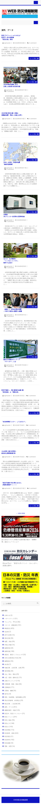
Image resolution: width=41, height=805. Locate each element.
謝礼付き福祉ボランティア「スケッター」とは (11, 360)
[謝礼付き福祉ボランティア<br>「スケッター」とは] (20, 349)
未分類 (6, 664)
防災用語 (7, 736)
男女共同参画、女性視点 (12, 700)
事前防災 (7, 628)
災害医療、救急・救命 (11, 684)
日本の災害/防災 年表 (11, 658)
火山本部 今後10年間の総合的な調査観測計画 (8, 452)
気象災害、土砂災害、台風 (12, 668)
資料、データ (8, 707)
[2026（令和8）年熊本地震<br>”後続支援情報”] (20, 152)
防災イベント (8, 717)
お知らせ (7, 615)
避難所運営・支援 (10, 710)
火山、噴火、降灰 (10, 674)
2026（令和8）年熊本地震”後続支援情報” (11, 163)
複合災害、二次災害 (10, 704)
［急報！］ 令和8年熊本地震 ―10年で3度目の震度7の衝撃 (12, 310)
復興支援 (7, 651)
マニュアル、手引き (10, 622)
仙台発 (6, 632)
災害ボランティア (10, 681)
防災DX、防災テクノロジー (13, 713)
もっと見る (33, 58)
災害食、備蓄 (8, 691)
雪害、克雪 (7, 746)
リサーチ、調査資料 (10, 625)
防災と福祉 (7, 720)
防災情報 (7, 730)
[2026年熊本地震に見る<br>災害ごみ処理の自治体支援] (20, 75)
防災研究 (7, 740)
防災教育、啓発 (9, 733)
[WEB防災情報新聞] (19, 13)
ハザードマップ (9, 618)
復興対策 (7, 648)
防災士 (6, 727)
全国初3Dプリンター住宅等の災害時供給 (14, 215)
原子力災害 (7, 635)
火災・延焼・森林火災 (11, 677)
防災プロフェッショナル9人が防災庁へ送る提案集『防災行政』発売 (10, 37)
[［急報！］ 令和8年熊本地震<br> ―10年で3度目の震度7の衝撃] (20, 301)
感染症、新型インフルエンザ (13, 654)
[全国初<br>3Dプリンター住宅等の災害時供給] (20, 204)
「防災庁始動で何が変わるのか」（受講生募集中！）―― (11, 484)
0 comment (33, 43)
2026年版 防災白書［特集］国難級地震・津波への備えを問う (11, 114)
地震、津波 (7, 641)
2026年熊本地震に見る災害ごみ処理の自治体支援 (11, 85)
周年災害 (7, 638)
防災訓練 (7, 743)
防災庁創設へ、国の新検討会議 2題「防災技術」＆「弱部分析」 (12, 391)
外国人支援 (7, 645)
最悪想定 (7, 661)
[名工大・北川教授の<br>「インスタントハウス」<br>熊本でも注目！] (20, 250)
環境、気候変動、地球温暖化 (13, 697)
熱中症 (6, 694)
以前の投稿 (20, 513)
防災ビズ (7, 723)
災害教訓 (7, 687)
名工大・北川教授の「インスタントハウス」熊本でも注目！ (11, 261)
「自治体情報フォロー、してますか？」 (14, 422)
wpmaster (7, 43)
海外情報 (7, 671)
